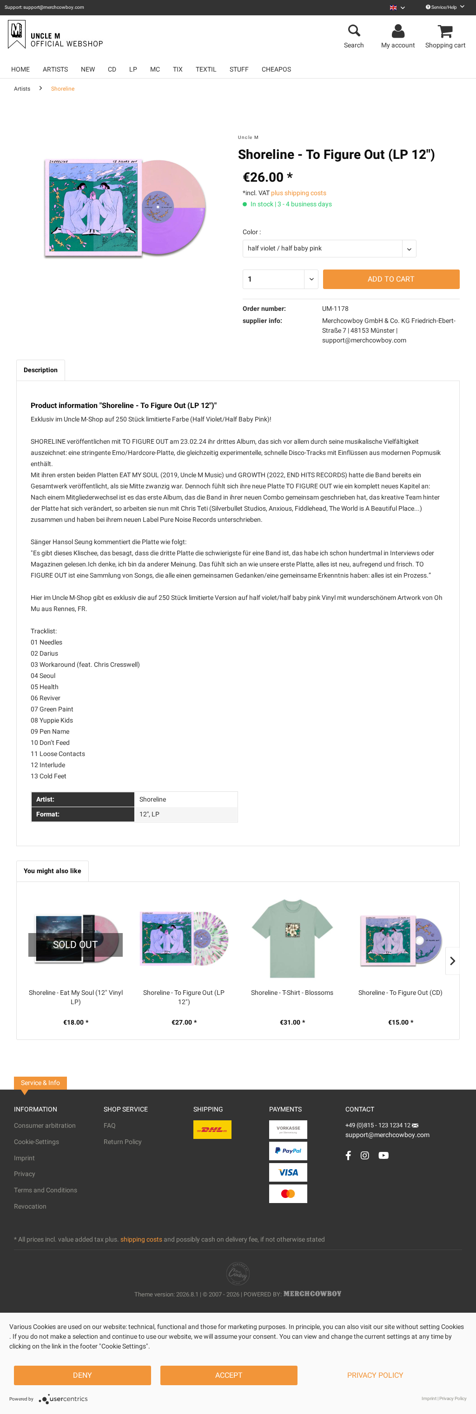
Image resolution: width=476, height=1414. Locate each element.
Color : (252, 232)
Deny (82, 1375)
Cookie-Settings (36, 1142)
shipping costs (141, 1239)
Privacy (24, 1174)
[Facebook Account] (348, 1155)
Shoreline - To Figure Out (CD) (400, 993)
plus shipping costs (298, 193)
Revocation (30, 1206)
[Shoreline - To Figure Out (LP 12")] (184, 939)
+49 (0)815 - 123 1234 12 (378, 1125)
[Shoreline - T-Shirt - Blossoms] (292, 939)
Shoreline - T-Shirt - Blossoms (292, 993)
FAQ (110, 1126)
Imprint (24, 1158)
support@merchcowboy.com (387, 1135)
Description (41, 370)
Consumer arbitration (45, 1126)
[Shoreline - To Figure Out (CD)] (400, 939)
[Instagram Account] (365, 1155)
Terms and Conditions (45, 1190)
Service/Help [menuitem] (444, 7)
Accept (229, 1375)
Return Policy (123, 1142)
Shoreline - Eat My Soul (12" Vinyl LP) (76, 997)
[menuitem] (397, 7)
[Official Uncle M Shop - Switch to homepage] (54, 34)
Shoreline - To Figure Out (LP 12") (184, 997)
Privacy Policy (375, 1375)
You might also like (52, 871)
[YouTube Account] (383, 1155)
